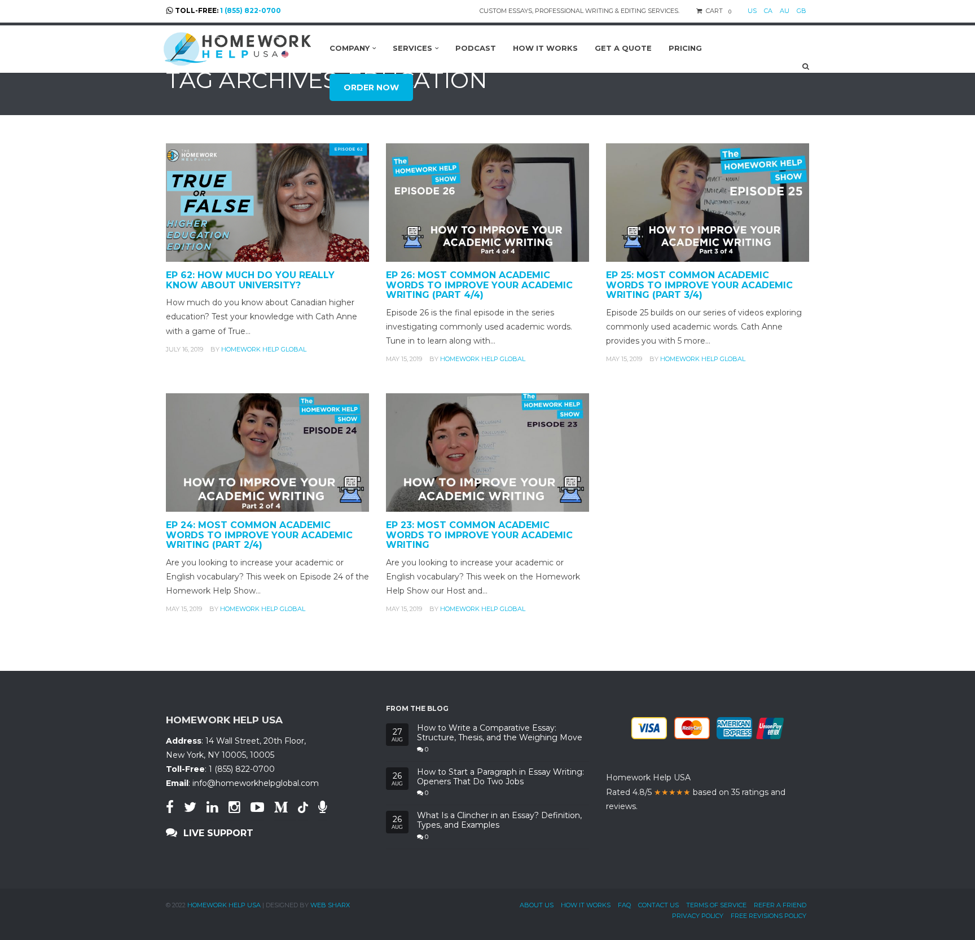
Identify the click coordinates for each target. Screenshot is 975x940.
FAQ (624, 905)
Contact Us (658, 905)
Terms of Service (716, 905)
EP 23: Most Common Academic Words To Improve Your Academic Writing (479, 535)
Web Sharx (330, 905)
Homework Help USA (224, 905)
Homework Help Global (263, 349)
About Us (537, 905)
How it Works (586, 905)
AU (784, 11)
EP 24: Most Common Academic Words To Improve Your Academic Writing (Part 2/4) (259, 535)
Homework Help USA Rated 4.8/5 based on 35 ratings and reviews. (695, 791)
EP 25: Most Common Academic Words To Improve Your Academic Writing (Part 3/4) (699, 285)
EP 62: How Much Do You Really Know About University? (250, 280)
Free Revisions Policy (768, 916)
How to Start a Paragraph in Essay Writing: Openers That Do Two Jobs (500, 777)
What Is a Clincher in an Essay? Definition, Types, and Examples (499, 820)
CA (768, 11)
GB (801, 11)
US (752, 11)
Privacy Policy (697, 916)
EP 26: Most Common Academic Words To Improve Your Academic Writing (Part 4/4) (479, 285)
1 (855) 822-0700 (250, 10)
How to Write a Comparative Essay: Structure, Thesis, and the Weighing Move (499, 733)
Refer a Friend (780, 905)
